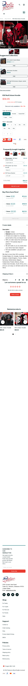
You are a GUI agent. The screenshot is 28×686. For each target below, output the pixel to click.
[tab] (13, 334)
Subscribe (14, 571)
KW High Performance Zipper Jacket (16, 81)
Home (1, 18)
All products (8, 18)
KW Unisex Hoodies (12, 70)
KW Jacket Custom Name (13, 60)
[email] (11, 590)
